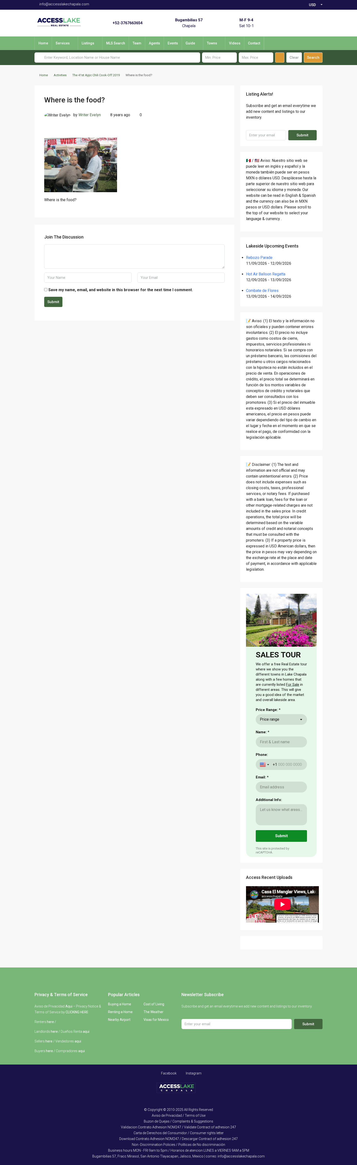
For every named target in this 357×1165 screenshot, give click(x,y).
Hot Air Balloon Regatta (265, 274)
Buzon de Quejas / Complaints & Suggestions (178, 1121)
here (50, 1022)
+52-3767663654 (127, 23)
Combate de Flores (262, 290)
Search (313, 57)
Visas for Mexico (156, 1020)
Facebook (168, 1073)
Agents (154, 43)
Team (137, 43)
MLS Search (115, 43)
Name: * (262, 732)
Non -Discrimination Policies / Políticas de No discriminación (178, 1145)
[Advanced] (279, 57)
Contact (254, 43)
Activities (60, 75)
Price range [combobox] (269, 719)
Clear (294, 57)
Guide (190, 43)
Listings (88, 43)
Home (43, 43)
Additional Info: (269, 800)
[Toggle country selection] (265, 765)
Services (63, 43)
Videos (234, 43)
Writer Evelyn (89, 115)
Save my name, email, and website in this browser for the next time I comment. (120, 290)
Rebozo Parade (259, 257)
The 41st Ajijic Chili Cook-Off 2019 (96, 75)
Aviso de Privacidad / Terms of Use (178, 1115)
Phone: (262, 754)
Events (173, 43)
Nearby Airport (119, 1020)
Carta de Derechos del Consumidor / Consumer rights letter (179, 1133)
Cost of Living (154, 1004)
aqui (86, 1031)
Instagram (193, 1073)
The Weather (153, 1012)
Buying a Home (119, 1004)
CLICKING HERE (77, 1012)
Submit (53, 302)
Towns (212, 43)
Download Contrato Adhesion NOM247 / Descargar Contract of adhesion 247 (178, 1139)
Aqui (68, 1006)
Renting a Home (120, 1012)
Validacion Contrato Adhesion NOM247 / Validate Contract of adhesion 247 (178, 1127)
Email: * (262, 777)
